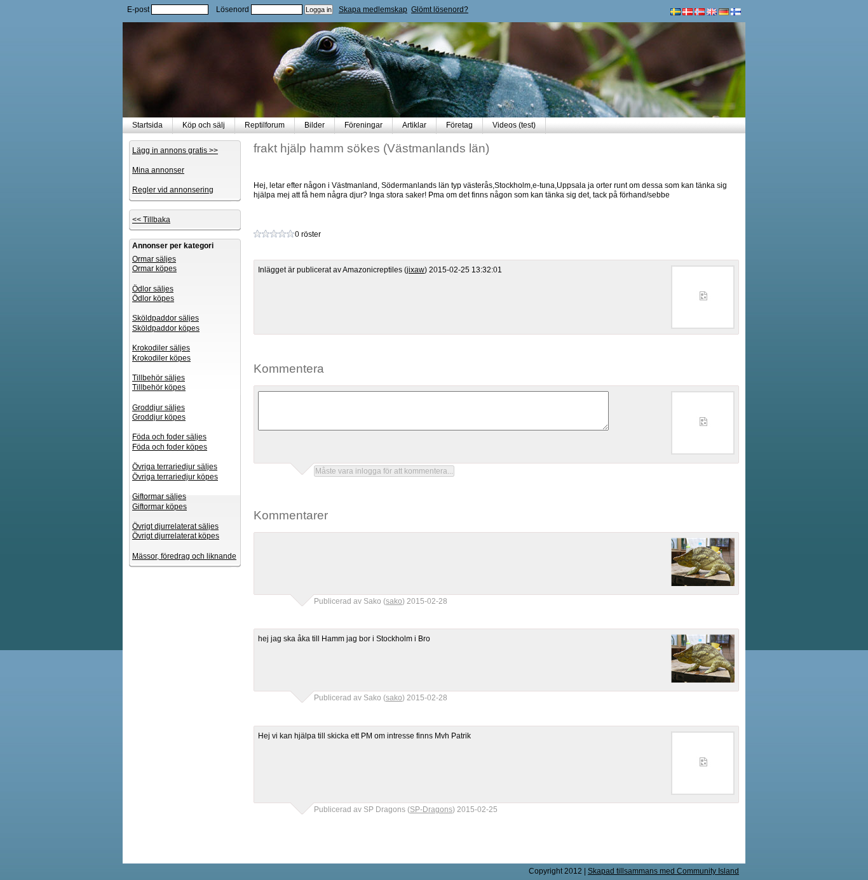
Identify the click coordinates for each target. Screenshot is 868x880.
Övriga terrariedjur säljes (174, 466)
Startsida (147, 125)
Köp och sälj (203, 125)
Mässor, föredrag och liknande (184, 556)
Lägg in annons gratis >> (175, 150)
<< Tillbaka (151, 219)
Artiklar (414, 125)
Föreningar (363, 125)
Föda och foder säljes (169, 436)
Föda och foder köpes (169, 447)
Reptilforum (265, 125)
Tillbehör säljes (158, 377)
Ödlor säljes (152, 288)
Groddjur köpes (159, 417)
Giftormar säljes (159, 496)
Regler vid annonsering (173, 189)
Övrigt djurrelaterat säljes (175, 526)
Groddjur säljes (158, 407)
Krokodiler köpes (161, 358)
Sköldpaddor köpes (166, 328)
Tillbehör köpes (159, 387)
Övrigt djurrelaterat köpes (175, 535)
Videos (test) (514, 125)
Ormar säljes (154, 259)
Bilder (314, 125)
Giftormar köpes (159, 506)
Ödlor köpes (153, 298)
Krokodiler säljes (161, 347)
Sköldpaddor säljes (165, 318)
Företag (459, 125)
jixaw (415, 269)
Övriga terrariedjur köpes (175, 476)
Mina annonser (158, 170)
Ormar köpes (154, 268)
